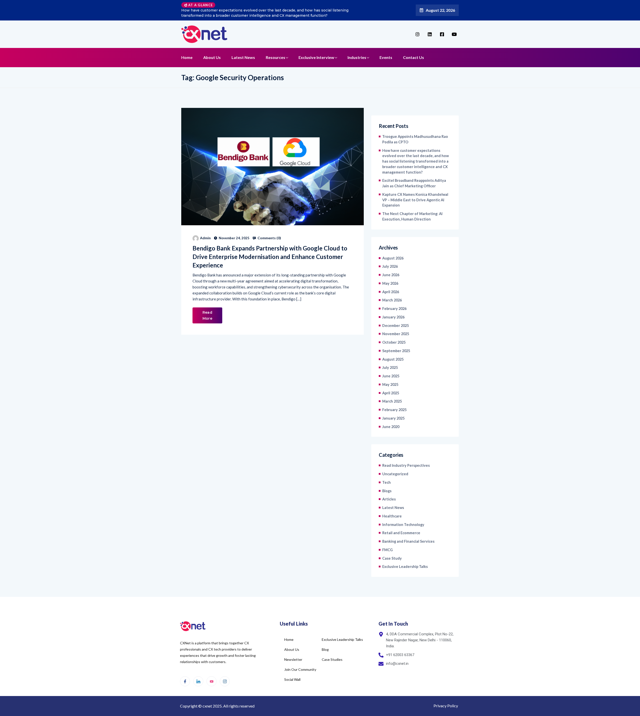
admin (205, 238)
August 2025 (393, 359)
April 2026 (390, 292)
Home (186, 57)
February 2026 (394, 308)
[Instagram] (225, 681)
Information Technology (403, 524)
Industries (357, 57)
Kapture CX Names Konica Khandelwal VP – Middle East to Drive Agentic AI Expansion (415, 200)
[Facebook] (185, 681)
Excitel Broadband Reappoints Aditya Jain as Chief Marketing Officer (414, 183)
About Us (212, 57)
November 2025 (395, 334)
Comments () (269, 238)
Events (386, 57)
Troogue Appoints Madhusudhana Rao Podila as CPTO (415, 139)
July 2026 (390, 266)
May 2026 (390, 283)
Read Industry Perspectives (406, 465)
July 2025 (390, 367)
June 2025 (390, 376)
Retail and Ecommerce (401, 533)
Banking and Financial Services (408, 541)
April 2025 (390, 393)
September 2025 (396, 351)
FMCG (387, 550)
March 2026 (392, 300)
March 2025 (392, 401)
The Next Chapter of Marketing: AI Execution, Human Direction (412, 216)
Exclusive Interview (316, 57)
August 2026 (393, 258)
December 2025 (395, 325)
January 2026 (393, 317)
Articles (389, 499)
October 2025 (394, 342)
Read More (207, 315)
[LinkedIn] (198, 681)
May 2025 (390, 384)
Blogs (387, 491)
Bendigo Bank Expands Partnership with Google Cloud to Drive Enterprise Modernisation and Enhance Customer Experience (269, 256)
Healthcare (392, 516)
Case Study (392, 558)
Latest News (243, 57)
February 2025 (394, 410)
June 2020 (390, 427)
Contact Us (413, 57)
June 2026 (390, 275)
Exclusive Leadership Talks (405, 566)
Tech (386, 482)
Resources (275, 57)
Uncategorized (395, 474)
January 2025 (393, 418)
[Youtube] (211, 681)
